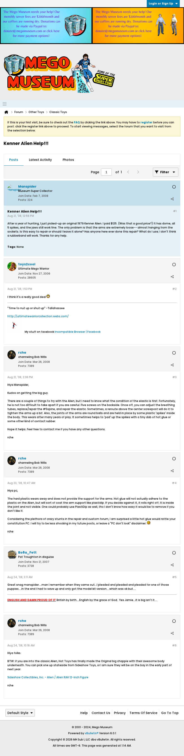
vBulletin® (92, 733)
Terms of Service (143, 713)
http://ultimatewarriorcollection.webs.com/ (38, 316)
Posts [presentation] (13, 159)
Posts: (22, 200)
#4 (174, 483)
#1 (175, 211)
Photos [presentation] (68, 159)
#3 (174, 377)
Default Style (17, 713)
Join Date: (25, 196)
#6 (174, 645)
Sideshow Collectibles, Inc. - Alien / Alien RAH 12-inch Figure (47, 677)
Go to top (170, 713)
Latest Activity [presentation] (40, 159)
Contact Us (101, 713)
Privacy (120, 713)
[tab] (14, 160)
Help (84, 713)
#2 (174, 289)
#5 (174, 577)
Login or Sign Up (161, 3)
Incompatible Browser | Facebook (78, 332)
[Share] (172, 199)
